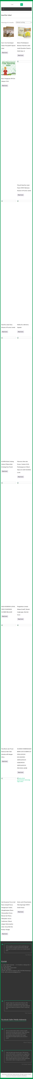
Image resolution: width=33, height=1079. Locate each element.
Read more (4, 52)
